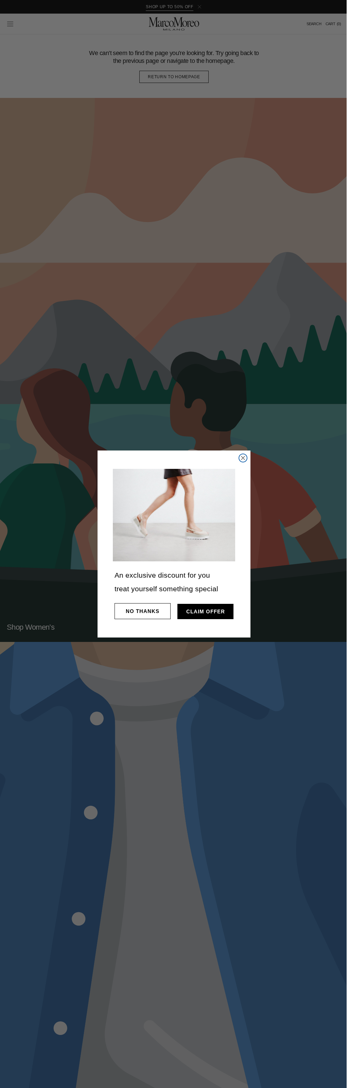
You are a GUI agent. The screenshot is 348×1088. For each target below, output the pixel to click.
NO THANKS (140, 611)
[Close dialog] (241, 458)
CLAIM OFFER (203, 611)
